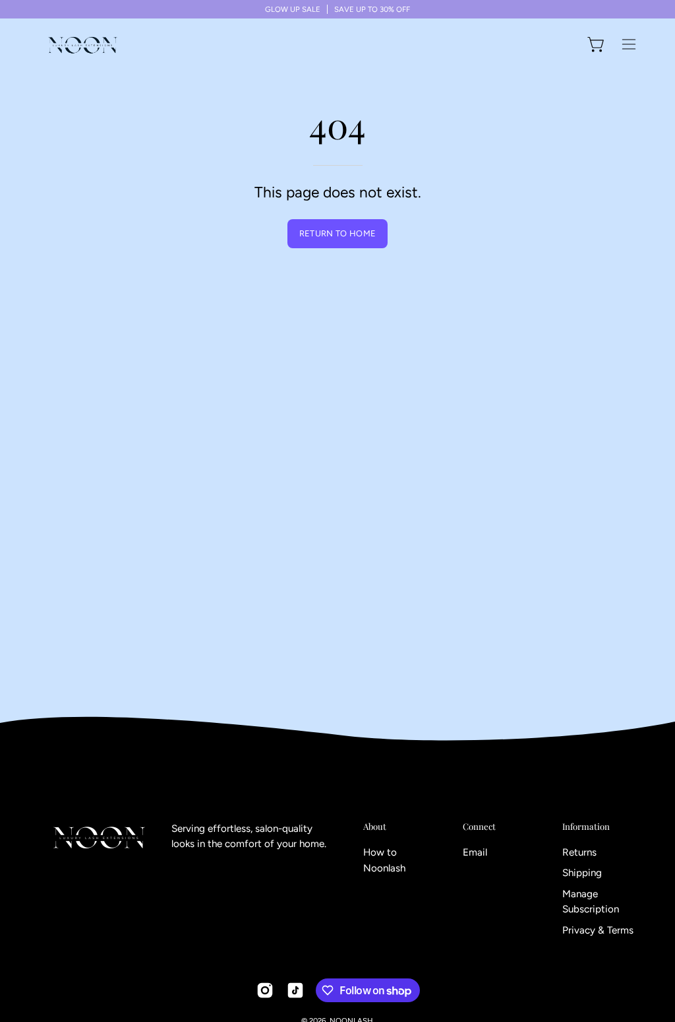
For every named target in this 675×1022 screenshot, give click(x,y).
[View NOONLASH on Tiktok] (295, 990)
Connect (479, 826)
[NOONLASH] (82, 44)
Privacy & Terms (597, 930)
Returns (579, 852)
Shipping (582, 873)
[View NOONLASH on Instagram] (265, 990)
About (374, 826)
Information (586, 826)
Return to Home (337, 233)
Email (475, 852)
